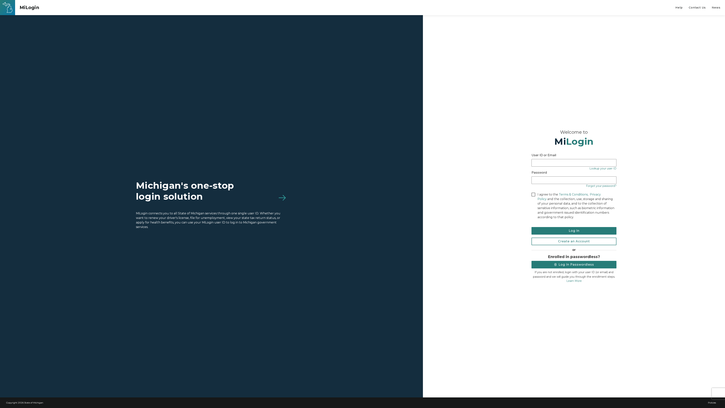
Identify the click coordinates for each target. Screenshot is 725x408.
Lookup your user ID (602, 168)
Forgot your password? (601, 186)
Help (679, 7)
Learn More (574, 281)
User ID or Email (543, 155)
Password (539, 172)
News (716, 7)
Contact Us (697, 7)
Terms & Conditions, (573, 194)
